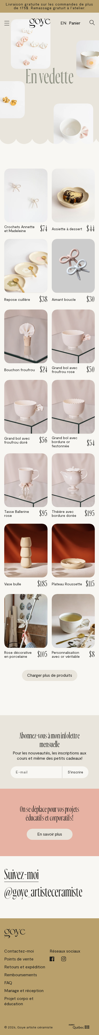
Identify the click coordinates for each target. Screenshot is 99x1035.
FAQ (8, 982)
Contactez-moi (19, 951)
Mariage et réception (24, 990)
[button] (7, 23)
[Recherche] (92, 23)
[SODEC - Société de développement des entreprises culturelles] (78, 1027)
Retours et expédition (24, 967)
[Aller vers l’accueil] (39, 23)
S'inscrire (75, 772)
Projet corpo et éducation (19, 1001)
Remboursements (20, 975)
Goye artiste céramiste (35, 1027)
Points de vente (19, 959)
